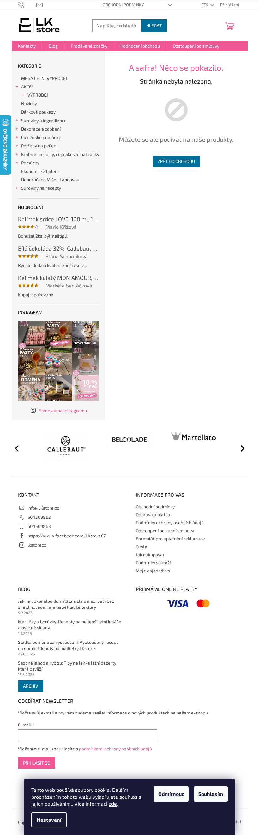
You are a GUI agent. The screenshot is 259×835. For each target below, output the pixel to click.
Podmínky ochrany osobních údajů (170, 522)
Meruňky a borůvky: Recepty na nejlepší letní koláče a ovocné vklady (69, 624)
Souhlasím (210, 794)
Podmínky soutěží (153, 562)
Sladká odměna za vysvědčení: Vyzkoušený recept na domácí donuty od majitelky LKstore (68, 645)
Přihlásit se (36, 763)
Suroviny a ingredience (44, 120)
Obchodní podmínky (123, 4)
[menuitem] (27, 46)
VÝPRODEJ (37, 95)
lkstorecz (36, 545)
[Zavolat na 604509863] (27, 4)
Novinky (29, 103)
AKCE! (27, 86)
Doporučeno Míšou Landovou (50, 179)
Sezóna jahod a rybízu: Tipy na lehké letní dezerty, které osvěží (67, 666)
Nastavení (49, 820)
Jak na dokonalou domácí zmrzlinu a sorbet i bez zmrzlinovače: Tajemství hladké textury (66, 604)
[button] (239, 448)
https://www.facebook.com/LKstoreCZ (66, 535)
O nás (141, 546)
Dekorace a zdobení (41, 129)
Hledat (154, 25)
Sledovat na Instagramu (63, 410)
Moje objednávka (153, 570)
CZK (205, 4)
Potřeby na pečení (39, 145)
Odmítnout (171, 794)
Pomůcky (30, 162)
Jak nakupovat (150, 554)
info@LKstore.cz (43, 508)
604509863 (39, 517)
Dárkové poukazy (38, 112)
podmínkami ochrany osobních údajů (115, 748)
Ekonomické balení (39, 171)
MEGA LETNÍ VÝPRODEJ (44, 78)
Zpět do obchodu (176, 161)
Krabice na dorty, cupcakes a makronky (60, 154)
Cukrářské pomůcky (41, 137)
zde (113, 804)
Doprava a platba (153, 514)
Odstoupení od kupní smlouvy (165, 530)
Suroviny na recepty (41, 188)
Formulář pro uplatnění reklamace (170, 538)
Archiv (30, 686)
